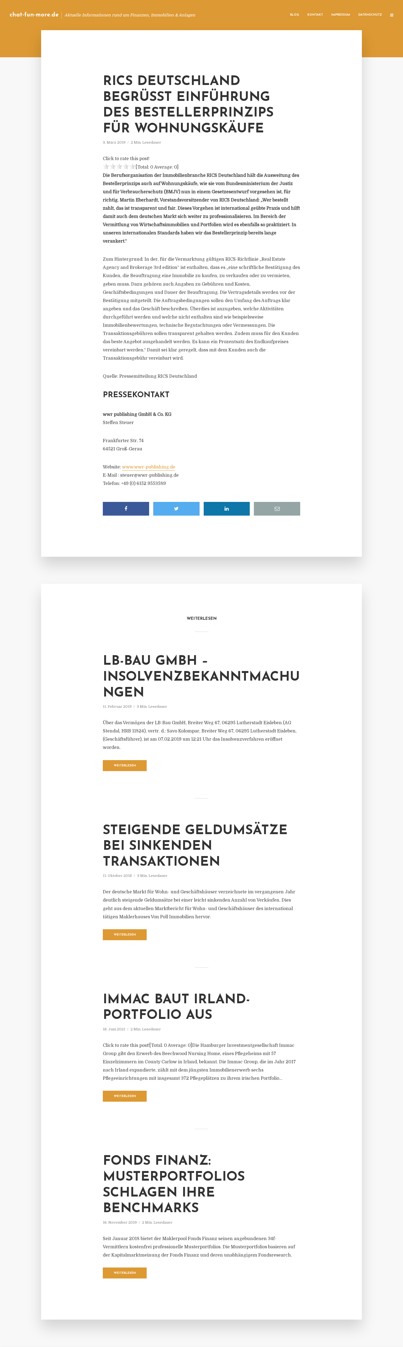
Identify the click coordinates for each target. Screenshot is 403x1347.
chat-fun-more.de (34, 15)
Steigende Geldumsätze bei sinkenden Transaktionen (195, 846)
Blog (294, 14)
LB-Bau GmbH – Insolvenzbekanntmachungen (201, 677)
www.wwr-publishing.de (148, 467)
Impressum (340, 14)
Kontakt (315, 14)
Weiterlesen (125, 765)
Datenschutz (370, 14)
